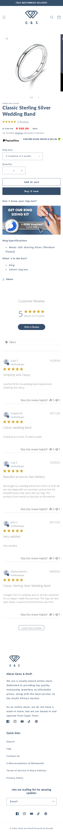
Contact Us (13, 756)
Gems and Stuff (25, 828)
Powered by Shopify (43, 828)
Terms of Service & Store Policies (26, 770)
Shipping (19, 133)
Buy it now (31, 191)
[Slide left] (24, 97)
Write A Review (31, 327)
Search (10, 741)
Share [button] (9, 279)
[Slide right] (38, 97)
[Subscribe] (52, 801)
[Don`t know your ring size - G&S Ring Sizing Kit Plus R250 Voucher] (31, 233)
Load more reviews (32, 628)
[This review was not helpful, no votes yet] (56, 400)
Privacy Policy (14, 778)
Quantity (7, 164)
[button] (4, 17)
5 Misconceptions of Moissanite (25, 763)
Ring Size (7, 150)
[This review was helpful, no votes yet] (51, 400)
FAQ (8, 748)
